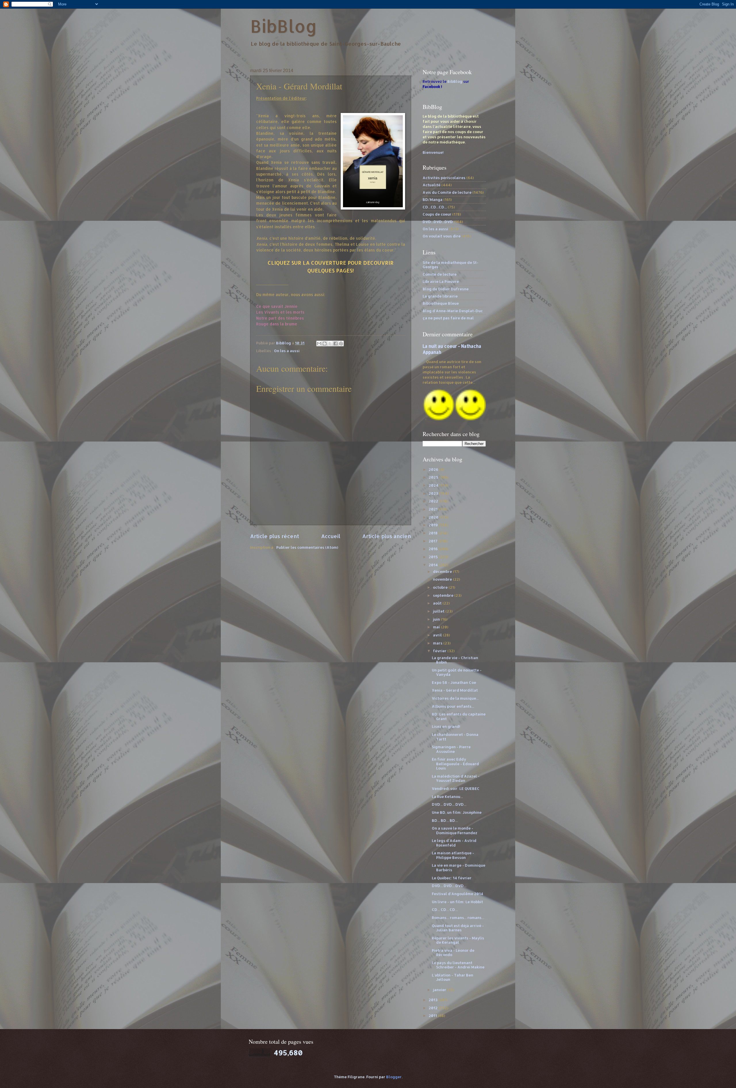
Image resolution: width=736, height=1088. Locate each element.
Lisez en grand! (446, 726)
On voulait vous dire (442, 236)
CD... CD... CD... (445, 909)
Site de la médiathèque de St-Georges (450, 264)
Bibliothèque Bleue (441, 303)
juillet (439, 611)
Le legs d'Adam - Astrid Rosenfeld (454, 842)
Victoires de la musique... (455, 698)
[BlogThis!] (324, 343)
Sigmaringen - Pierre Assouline (451, 748)
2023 (434, 493)
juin (437, 619)
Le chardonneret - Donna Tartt (455, 736)
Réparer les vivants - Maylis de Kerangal (458, 940)
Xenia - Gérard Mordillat (455, 690)
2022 (434, 501)
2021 (433, 509)
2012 (433, 1008)
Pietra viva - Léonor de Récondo (453, 952)
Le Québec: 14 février (451, 878)
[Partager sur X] (330, 343)
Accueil (330, 536)
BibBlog (283, 26)
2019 (434, 525)
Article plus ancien (386, 536)
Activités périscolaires (444, 177)
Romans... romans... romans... (458, 917)
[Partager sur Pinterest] (341, 343)
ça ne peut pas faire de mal (448, 318)
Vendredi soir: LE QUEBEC (456, 788)
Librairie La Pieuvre (441, 281)
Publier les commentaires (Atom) (307, 547)
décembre (443, 571)
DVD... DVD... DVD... (449, 804)
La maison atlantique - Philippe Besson (453, 855)
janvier (440, 989)
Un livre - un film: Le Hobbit (457, 901)
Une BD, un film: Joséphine (457, 812)
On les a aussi (287, 350)
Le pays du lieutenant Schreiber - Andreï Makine (458, 964)
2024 (434, 485)
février (440, 650)
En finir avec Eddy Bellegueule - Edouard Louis (455, 763)
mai (437, 627)
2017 (433, 541)
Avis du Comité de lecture (447, 192)
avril (438, 635)
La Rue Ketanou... (447, 796)
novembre (443, 579)
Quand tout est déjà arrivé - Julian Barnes (458, 927)
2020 (434, 517)
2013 (433, 999)
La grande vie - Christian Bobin (455, 659)
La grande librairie (440, 296)
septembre (443, 595)
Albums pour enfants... (453, 706)
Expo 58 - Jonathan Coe (454, 682)
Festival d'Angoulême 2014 (457, 893)
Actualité (431, 185)
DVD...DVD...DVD (438, 221)
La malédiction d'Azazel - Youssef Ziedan (456, 778)
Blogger (394, 1076)
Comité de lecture (440, 274)
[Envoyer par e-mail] (319, 343)
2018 (433, 533)
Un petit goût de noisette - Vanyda (457, 672)
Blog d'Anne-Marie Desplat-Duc (453, 310)
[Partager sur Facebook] (335, 343)
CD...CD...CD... (435, 207)
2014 (434, 565)
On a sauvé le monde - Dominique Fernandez (454, 830)
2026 (434, 469)
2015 (434, 556)
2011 (433, 1015)
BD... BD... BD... (445, 820)
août (437, 603)
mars (438, 643)
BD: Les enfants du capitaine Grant (459, 716)
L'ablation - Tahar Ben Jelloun (452, 977)
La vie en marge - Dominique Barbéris (458, 867)
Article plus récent (274, 536)
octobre (440, 587)
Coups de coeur (437, 214)
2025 (434, 477)
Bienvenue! (433, 152)
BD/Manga (432, 199)
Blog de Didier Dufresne (446, 289)
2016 (433, 548)
